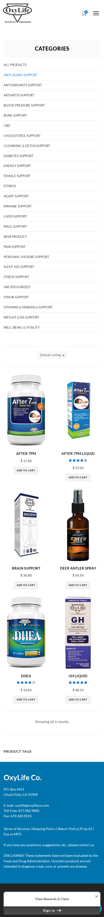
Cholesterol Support (22, 136)
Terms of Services (17, 829)
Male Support (15, 226)
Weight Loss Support (21, 317)
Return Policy (68, 829)
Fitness (10, 186)
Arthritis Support (19, 95)
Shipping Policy (43, 829)
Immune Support (18, 206)
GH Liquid (78, 676)
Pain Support (15, 247)
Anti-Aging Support (20, 75)
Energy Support (17, 166)
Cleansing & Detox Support (27, 146)
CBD (7, 125)
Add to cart (26, 470)
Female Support (17, 176)
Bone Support (15, 115)
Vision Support (16, 297)
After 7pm (26, 453)
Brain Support (26, 568)
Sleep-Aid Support (19, 267)
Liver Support (15, 216)
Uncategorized (17, 287)
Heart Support (16, 196)
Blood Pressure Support (24, 105)
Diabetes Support (18, 156)
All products (15, 65)
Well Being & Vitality (22, 327)
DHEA (26, 676)
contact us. (86, 845)
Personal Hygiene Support (26, 257)
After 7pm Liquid (78, 453)
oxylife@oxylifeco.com (31, 805)
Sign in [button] (49, 910)
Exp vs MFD (13, 834)
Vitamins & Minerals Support (28, 307)
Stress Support (16, 277)
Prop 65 (86, 829)
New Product (15, 237)
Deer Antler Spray (78, 568)
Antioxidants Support (23, 85)
